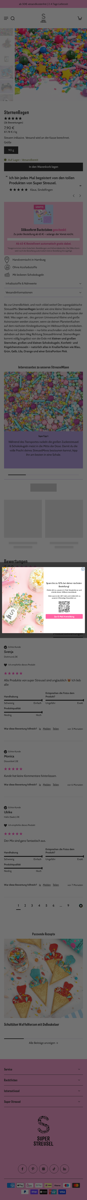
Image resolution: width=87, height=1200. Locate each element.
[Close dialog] (82, 569)
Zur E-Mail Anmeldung (64, 616)
